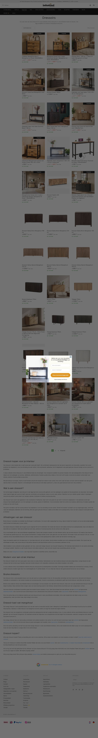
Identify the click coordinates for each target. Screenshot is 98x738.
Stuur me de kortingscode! (60, 375)
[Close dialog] (70, 357)
